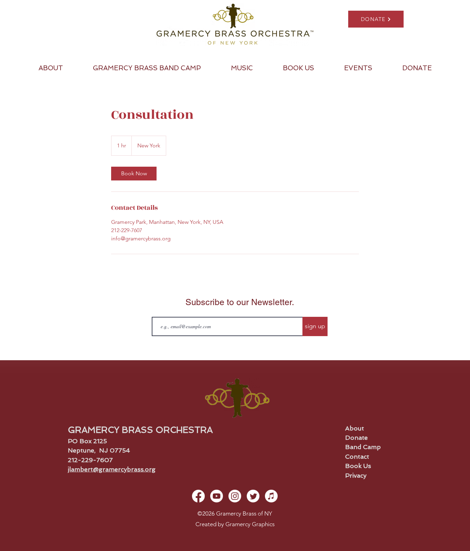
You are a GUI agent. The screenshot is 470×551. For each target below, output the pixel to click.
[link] (134, 173)
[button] (50, 68)
